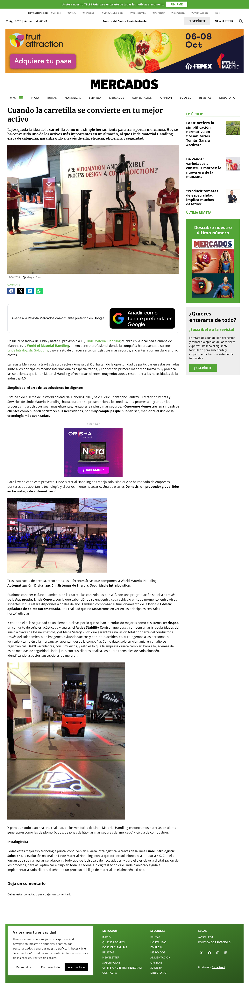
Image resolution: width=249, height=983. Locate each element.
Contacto (109, 972)
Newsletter (110, 957)
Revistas (205, 97)
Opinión (166, 97)
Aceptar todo (76, 967)
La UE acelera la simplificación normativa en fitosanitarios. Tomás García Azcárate (200, 133)
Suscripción (111, 962)
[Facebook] (209, 953)
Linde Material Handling (103, 341)
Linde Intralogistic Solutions (27, 350)
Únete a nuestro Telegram (122, 967)
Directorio (227, 97)
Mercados (116, 97)
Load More (124, 914)
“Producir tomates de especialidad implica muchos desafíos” (202, 197)
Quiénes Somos (113, 942)
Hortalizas (73, 97)
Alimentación (142, 97)
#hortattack (88, 12)
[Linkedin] (226, 953)
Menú (14, 98)
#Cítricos (56, 12)
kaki (217, 12)
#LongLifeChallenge (113, 12)
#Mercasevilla (138, 12)
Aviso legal (206, 937)
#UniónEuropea (200, 12)
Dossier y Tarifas (114, 947)
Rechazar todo (50, 967)
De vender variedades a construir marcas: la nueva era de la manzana (203, 168)
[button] (241, 21)
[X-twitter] (201, 953)
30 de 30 (185, 97)
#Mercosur (159, 12)
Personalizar (24, 967)
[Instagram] (218, 953)
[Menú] (21, 98)
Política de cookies (45, 958)
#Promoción (178, 12)
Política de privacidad (214, 942)
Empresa (95, 97)
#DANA (72, 12)
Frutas (52, 97)
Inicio (35, 97)
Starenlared (218, 967)
